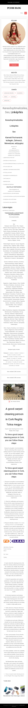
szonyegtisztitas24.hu (14, 150)
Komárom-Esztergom (16, 80)
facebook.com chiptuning (9, 199)
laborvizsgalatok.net (8, 157)
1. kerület (10, 353)
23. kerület (16, 365)
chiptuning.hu (6, 178)
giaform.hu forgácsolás (9, 160)
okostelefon (20, 93)
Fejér (19, 76)
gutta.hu (14, 148)
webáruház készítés (9, 93)
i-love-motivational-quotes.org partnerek (14, 196)
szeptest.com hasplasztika (14, 191)
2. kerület (15, 353)
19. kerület (10, 363)
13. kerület (10, 360)
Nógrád (23, 80)
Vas (10, 84)
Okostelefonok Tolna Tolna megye (11, 695)
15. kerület (21, 360)
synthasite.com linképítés (10, 202)
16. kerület (8, 362)
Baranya (12, 75)
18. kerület (19, 362)
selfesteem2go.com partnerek (11, 193)
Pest (4, 82)
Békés (15, 75)
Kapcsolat (14, 65)
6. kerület (18, 354)
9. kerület (20, 356)
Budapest (11, 76)
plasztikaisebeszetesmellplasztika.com (13, 163)
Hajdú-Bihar (15, 78)
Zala (18, 84)
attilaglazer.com (7, 166)
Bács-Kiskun (7, 75)
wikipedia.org (6, 181)
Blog (16, 46)
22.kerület (11, 365)
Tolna (23, 82)
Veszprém (14, 84)
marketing (13, 96)
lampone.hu (14, 146)
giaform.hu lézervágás (8, 210)
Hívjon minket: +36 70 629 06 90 (13, 2)
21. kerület (21, 363)
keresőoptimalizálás (7, 51)
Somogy (8, 82)
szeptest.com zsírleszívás (14, 155)
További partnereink (8, 184)
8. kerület (15, 356)
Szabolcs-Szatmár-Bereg (16, 82)
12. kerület (18, 358)
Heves (19, 78)
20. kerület (16, 363)
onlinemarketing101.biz (14, 151)
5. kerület (13, 354)
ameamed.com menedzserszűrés (11, 169)
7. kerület (10, 356)
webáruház (6, 100)
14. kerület (16, 360)
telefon (5, 96)
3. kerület (20, 353)
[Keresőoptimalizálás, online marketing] (14, 8)
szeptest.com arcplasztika (14, 153)
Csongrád (15, 76)
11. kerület (13, 358)
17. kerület (14, 362)
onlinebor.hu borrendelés (10, 175)
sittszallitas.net (7, 172)
